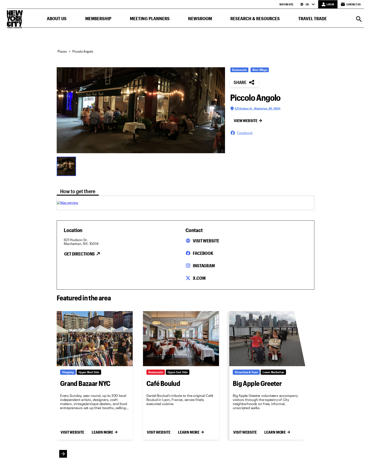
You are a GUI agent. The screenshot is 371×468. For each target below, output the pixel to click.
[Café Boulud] (181, 338)
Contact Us (353, 4)
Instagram (204, 265)
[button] (57, 19)
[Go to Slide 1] (67, 166)
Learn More (102, 432)
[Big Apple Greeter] (267, 338)
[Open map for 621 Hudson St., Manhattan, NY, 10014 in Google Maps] (67, 203)
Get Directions (79, 253)
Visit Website (206, 240)
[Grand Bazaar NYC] (95, 338)
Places (62, 51)
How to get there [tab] (77, 191)
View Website (245, 120)
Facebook (203, 253)
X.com (199, 278)
